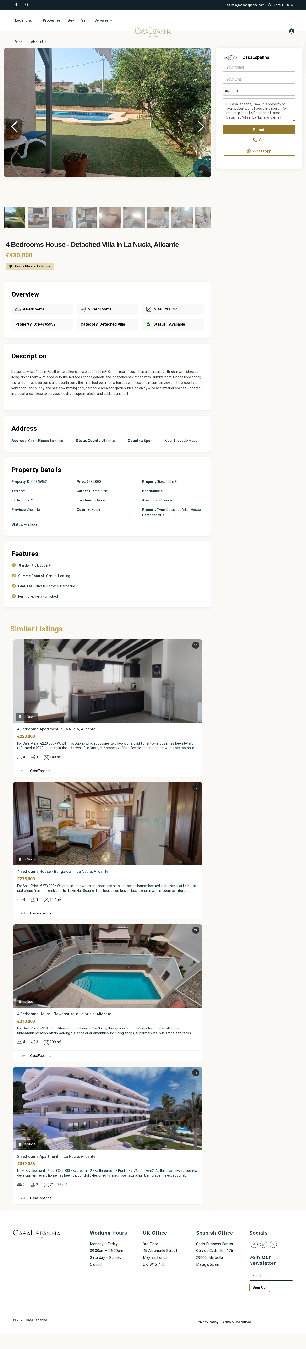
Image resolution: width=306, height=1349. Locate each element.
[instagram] (26, 5)
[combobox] (228, 91)
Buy (71, 20)
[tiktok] (263, 1244)
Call (262, 139)
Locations (23, 20)
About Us (38, 42)
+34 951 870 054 (283, 5)
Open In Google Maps (181, 440)
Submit (259, 129)
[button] (201, 127)
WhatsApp (262, 151)
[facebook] (16, 5)
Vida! (19, 42)
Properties (51, 20)
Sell (84, 20)
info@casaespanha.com (247, 5)
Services (101, 20)
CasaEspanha (40, 771)
